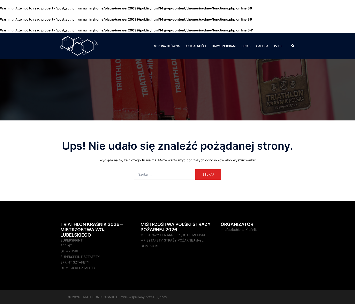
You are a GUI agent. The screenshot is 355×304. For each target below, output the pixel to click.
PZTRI (278, 46)
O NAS (245, 46)
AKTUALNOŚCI (196, 46)
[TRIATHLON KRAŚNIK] (79, 46)
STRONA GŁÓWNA (167, 46)
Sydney (161, 297)
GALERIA (262, 46)
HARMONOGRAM (224, 46)
